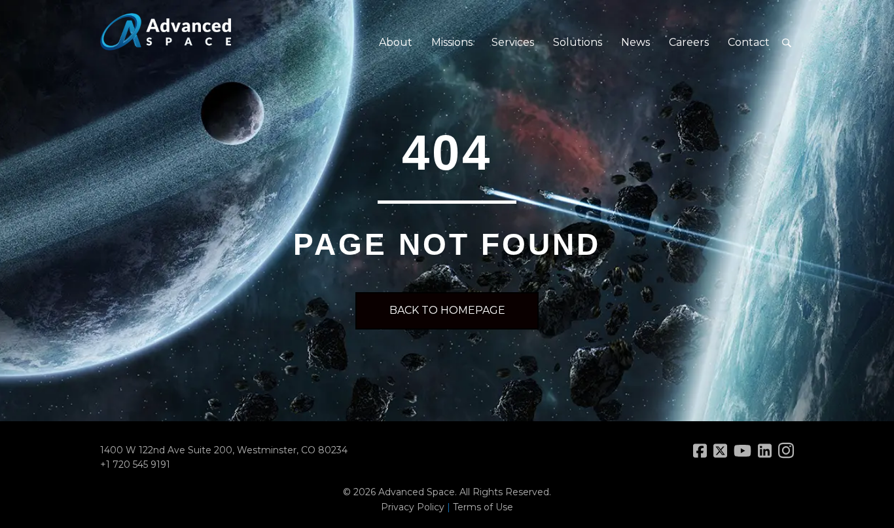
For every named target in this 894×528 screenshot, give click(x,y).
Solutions (577, 42)
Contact (749, 42)
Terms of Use (483, 507)
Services (513, 42)
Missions (452, 42)
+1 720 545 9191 (135, 464)
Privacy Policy (412, 507)
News (635, 42)
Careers (689, 42)
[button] (786, 42)
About (395, 42)
